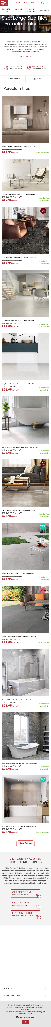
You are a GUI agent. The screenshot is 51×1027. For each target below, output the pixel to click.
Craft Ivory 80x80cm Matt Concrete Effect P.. (19, 194)
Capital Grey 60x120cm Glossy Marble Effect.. (19, 763)
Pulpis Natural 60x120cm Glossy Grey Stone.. (19, 510)
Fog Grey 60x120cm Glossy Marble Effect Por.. (19, 384)
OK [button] (26, 1022)
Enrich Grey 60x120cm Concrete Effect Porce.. (19, 573)
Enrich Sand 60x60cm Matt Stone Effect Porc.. (19, 146)
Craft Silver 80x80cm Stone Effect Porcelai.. (18, 321)
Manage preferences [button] (25, 1017)
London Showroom (31, 10)
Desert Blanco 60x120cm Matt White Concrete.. (20, 447)
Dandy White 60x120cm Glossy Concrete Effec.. (20, 826)
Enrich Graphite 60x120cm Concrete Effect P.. (19, 637)
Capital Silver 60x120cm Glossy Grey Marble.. (19, 700)
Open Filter (15, 78)
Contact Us (44, 10)
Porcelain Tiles (6, 10)
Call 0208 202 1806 (25, 3)
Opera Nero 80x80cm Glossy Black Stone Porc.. (20, 257)
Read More (25, 57)
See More (25, 843)
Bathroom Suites (19, 10)
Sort (39, 78)
